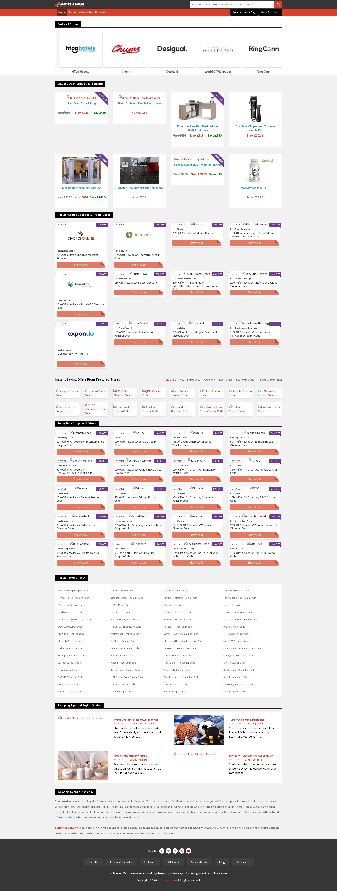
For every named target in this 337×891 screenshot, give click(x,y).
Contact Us (243, 862)
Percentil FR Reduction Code (126, 626)
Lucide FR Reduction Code (237, 641)
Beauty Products (138, 759)
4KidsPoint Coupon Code (236, 677)
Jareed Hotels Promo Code (237, 612)
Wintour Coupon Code (69, 662)
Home (62, 12)
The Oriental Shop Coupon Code (240, 619)
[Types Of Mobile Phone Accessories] (80, 717)
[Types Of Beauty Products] (83, 765)
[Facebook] (161, 851)
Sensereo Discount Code (236, 590)
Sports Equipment (254, 723)
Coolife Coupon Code (122, 691)
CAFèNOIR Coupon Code (70, 677)
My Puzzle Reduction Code (72, 633)
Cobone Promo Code (175, 605)
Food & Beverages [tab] (271, 379)
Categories (85, 12)
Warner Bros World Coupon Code (181, 633)
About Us (92, 862)
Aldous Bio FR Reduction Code (180, 662)
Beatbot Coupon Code (175, 684)
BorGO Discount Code (175, 590)
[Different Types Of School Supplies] (196, 753)
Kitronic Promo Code (122, 590)
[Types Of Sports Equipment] (199, 730)
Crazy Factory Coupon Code (125, 669)
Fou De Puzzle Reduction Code (180, 648)
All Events (150, 862)
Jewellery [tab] (209, 379)
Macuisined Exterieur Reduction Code (183, 641)
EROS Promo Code (121, 612)
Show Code (81, 264)
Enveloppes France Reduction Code (242, 648)
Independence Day (244, 12)
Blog (222, 862)
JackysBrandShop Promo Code (239, 597)
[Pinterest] (181, 851)
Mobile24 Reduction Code (71, 641)
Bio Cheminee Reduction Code (239, 669)
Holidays (100, 12)
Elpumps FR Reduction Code (72, 655)
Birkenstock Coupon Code (177, 612)
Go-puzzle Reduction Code (125, 648)
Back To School (270, 12)
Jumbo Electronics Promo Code (180, 597)
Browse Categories (121, 862)
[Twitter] (168, 851)
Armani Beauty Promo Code (125, 619)
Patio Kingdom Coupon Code (238, 684)
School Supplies (253, 759)
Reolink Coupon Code (175, 691)
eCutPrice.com (167, 880)
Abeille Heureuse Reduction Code (181, 677)
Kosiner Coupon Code (69, 691)
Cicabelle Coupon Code (70, 612)
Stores (72, 12)
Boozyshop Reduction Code (238, 655)
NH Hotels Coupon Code (123, 641)
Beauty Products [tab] (246, 379)
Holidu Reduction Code (70, 648)
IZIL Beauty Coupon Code (71, 605)
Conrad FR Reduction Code (178, 655)
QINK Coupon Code (68, 684)
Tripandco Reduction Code (178, 619)
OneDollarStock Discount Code (127, 597)
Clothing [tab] (171, 379)
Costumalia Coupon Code (177, 669)
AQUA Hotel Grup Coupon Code (127, 677)
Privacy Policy (199, 862)
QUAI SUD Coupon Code (70, 626)
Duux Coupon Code (68, 669)
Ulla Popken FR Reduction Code (74, 619)
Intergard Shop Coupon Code (73, 590)
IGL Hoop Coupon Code (123, 684)
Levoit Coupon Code (234, 691)
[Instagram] (175, 851)
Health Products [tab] (190, 379)
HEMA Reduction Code (122, 655)
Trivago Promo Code (234, 605)
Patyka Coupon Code (234, 626)
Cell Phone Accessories (142, 723)
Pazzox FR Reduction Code (178, 626)
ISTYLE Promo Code (121, 605)
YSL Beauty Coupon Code (236, 633)
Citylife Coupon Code (234, 662)
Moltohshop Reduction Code (126, 633)
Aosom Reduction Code (123, 662)
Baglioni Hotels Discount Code (73, 597)
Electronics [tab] (225, 379)
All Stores (173, 862)
